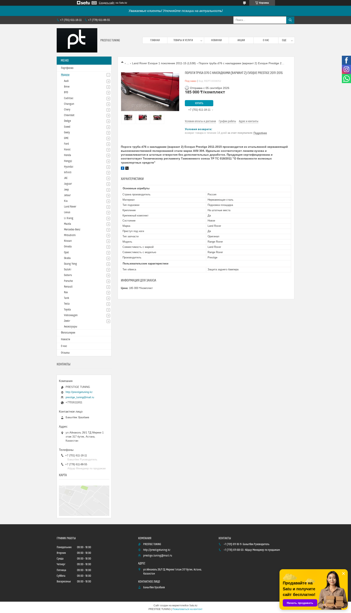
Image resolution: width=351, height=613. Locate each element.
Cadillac (68, 98)
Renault (68, 286)
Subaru (68, 275)
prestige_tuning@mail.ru (80, 397)
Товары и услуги (183, 40)
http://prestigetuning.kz (79, 392)
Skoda (67, 258)
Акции (241, 40)
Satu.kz (193, 605)
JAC (66, 178)
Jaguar (68, 183)
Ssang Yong (70, 263)
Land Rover (70, 206)
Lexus (67, 212)
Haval (67, 149)
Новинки (216, 40)
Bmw (66, 86)
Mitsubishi (70, 235)
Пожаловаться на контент (187, 609)
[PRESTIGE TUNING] (77, 40)
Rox (66, 292)
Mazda (67, 224)
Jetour (67, 195)
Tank (66, 298)
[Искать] (290, 20)
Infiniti (68, 172)
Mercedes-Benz (72, 229)
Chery (67, 109)
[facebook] (122, 168)
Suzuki (67, 269)
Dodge (67, 121)
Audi (66, 81)
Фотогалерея (68, 332)
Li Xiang (68, 218)
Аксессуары (70, 326)
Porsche (68, 281)
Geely (67, 132)
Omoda (68, 246)
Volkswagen (71, 315)
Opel (66, 252)
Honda (67, 155)
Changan (69, 104)
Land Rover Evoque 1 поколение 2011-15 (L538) (164, 63)
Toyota (67, 309)
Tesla (67, 303)
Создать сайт (107, 2)
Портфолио (67, 68)
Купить (199, 103)
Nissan (68, 241)
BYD (66, 92)
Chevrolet (69, 115)
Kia (66, 201)
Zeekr (67, 321)
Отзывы (65, 352)
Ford (66, 143)
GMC (66, 138)
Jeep (66, 189)
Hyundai (68, 166)
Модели (65, 74)
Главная (155, 40)
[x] (127, 168)
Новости (65, 339)
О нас (266, 40)
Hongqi (68, 161)
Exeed (67, 126)
